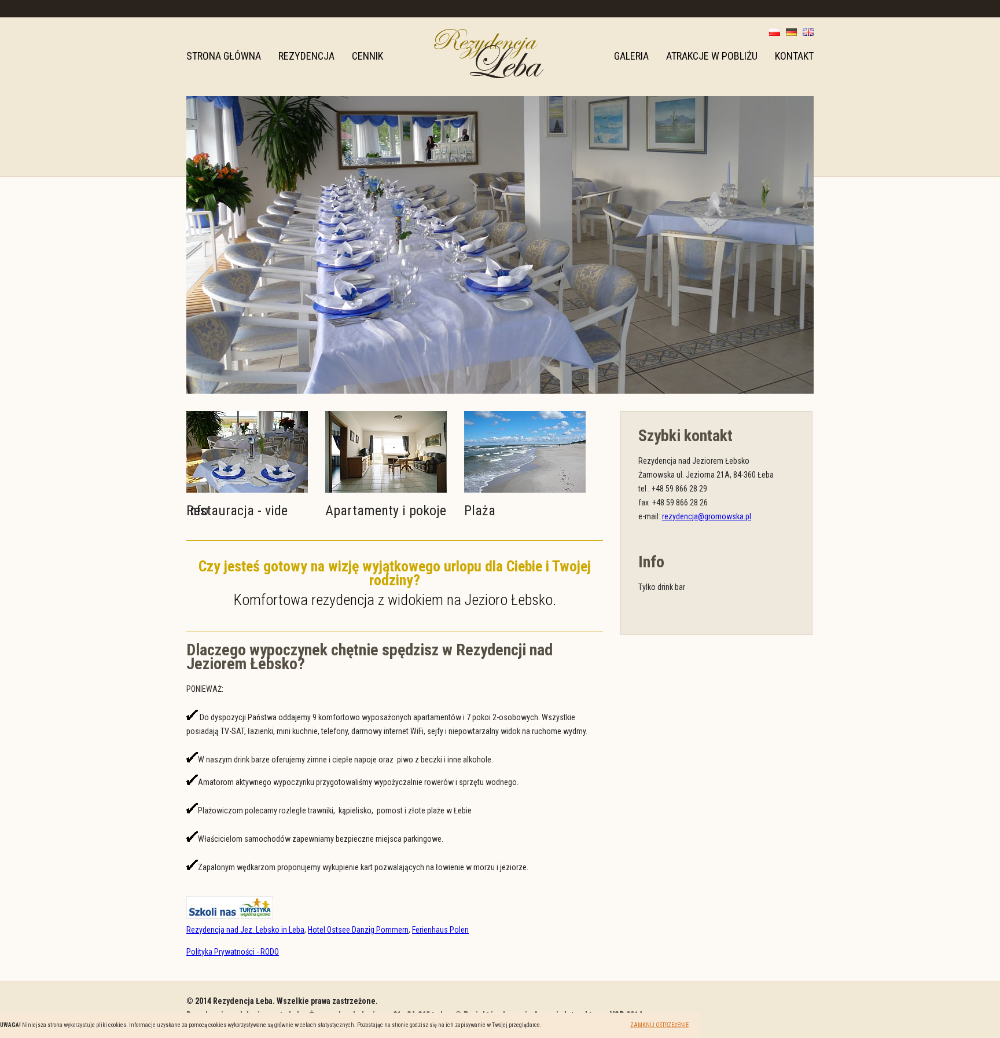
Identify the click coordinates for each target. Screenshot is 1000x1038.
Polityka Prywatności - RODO (232, 951)
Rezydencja (306, 56)
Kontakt (794, 56)
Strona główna (223, 56)
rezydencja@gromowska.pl (706, 516)
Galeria (631, 56)
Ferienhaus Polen (440, 929)
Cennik (367, 56)
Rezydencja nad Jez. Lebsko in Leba (245, 929)
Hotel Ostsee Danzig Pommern (358, 929)
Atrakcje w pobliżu (712, 56)
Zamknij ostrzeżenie (659, 1025)
